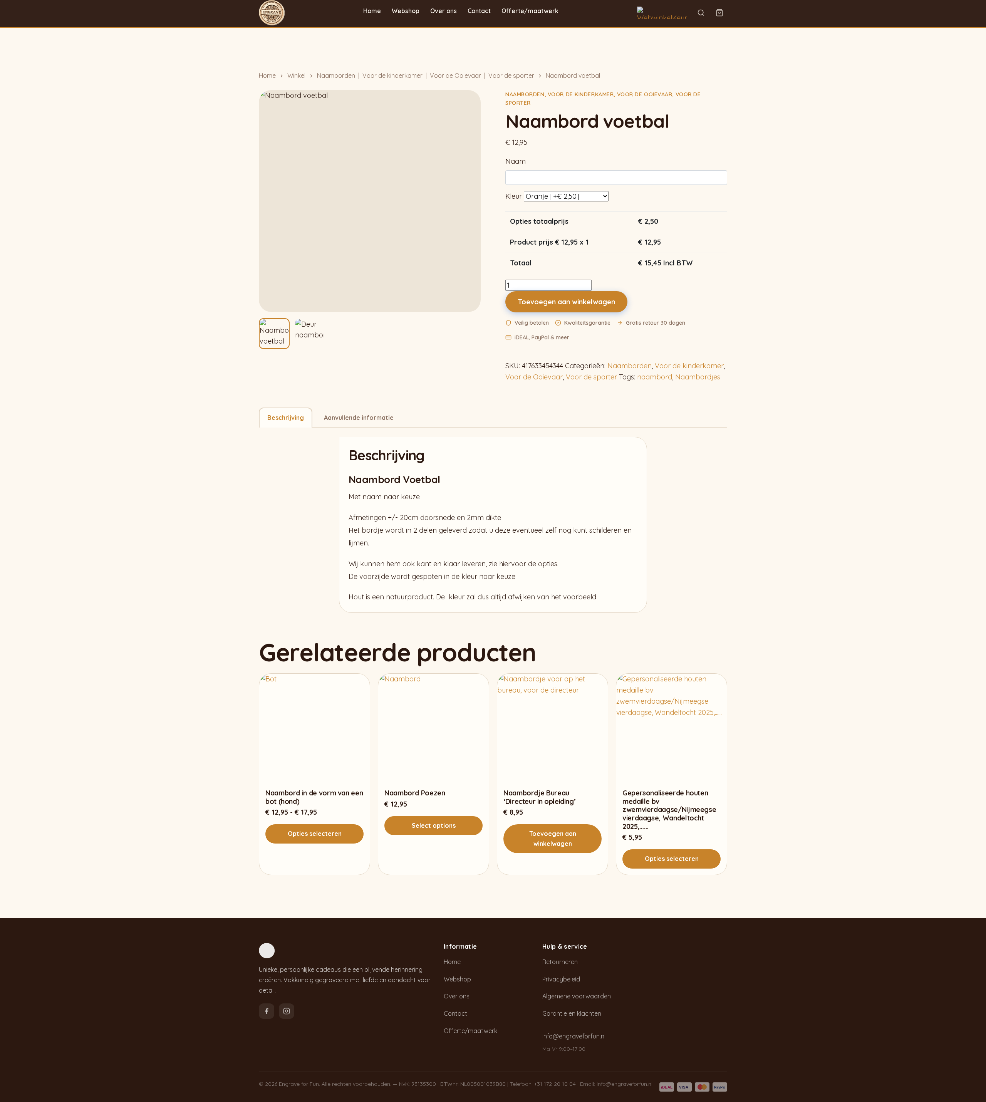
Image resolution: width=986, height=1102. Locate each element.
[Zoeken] (701, 12)
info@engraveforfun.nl (573, 1036)
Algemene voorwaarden (576, 996)
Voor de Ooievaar (455, 75)
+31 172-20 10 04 (555, 1083)
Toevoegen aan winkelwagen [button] (552, 838)
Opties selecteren (315, 833)
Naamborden (336, 75)
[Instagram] (286, 1011)
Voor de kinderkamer (392, 75)
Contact (479, 11)
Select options (434, 825)
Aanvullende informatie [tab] (359, 417)
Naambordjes (697, 376)
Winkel (296, 75)
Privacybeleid (561, 979)
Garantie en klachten (571, 1013)
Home (372, 11)
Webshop (405, 11)
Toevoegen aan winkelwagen (566, 301)
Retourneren (560, 962)
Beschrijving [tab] (285, 417)
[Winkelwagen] (719, 12)
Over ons (443, 11)
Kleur (513, 196)
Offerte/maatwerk (529, 11)
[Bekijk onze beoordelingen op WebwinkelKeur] (662, 13)
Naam (515, 161)
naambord (654, 376)
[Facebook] (266, 1011)
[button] (274, 333)
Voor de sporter (511, 75)
